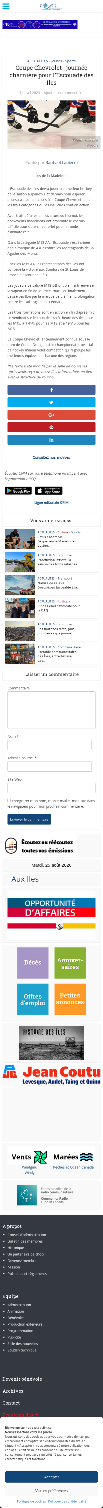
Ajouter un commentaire (64, 92)
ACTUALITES (37, 61)
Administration (19, 1304)
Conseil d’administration (27, 1234)
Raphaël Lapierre (62, 162)
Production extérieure (25, 1324)
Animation (16, 1311)
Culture (63, 532)
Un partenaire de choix (26, 1254)
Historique (16, 1247)
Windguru (29, 1167)
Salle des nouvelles (23, 1343)
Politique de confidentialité (67, 1501)
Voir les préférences (51, 1491)
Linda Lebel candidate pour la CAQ (59, 608)
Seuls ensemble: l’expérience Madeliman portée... (57, 541)
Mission (14, 1267)
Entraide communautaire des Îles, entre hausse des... (57, 656)
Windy (29, 1172)
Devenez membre (22, 1260)
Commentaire (19, 688)
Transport (65, 578)
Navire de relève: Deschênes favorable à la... (58, 585)
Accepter (51, 1477)
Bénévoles (16, 1317)
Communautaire (69, 647)
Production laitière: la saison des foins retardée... (59, 562)
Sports (70, 61)
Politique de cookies (31, 1501)
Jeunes (56, 61)
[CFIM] (51, 6)
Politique (64, 601)
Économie (65, 555)
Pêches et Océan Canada (73, 1167)
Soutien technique (22, 1350)
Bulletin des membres (25, 1241)
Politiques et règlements (27, 1273)
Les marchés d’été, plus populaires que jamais (56, 631)
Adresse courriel (22, 757)
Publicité (14, 1337)
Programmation (20, 1330)
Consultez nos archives (51, 457)
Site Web (15, 779)
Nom (13, 736)
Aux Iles (23, 879)
